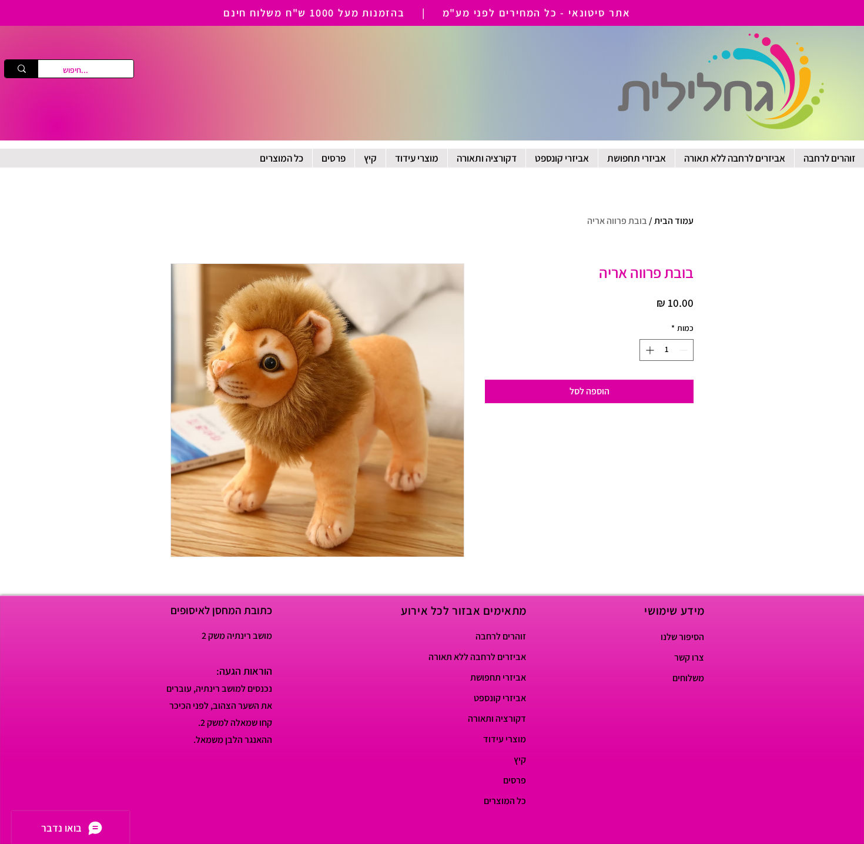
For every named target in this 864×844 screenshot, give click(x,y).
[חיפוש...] (21, 69)
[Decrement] (684, 350)
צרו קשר (689, 657)
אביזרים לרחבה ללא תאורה (484, 657)
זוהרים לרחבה (500, 636)
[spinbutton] (666, 350)
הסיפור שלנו (682, 637)
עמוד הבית (674, 221)
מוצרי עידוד (504, 739)
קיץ (520, 759)
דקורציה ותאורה (497, 718)
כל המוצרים (505, 801)
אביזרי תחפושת (498, 677)
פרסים (514, 780)
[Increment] (648, 350)
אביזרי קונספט (500, 698)
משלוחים (688, 678)
